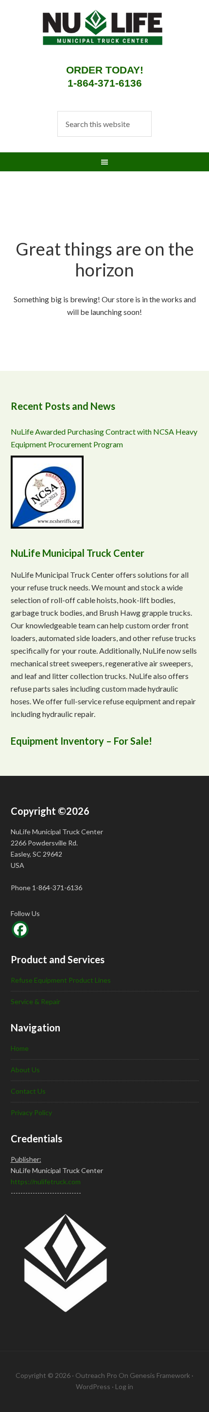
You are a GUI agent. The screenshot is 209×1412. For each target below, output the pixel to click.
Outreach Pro (96, 1375)
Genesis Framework (160, 1375)
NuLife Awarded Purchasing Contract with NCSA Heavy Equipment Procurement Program (104, 438)
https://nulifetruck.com (46, 1181)
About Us (25, 1069)
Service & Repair (35, 1001)
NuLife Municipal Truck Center (93, 34)
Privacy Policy (31, 1112)
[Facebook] (20, 929)
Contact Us (28, 1091)
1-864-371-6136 (105, 83)
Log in (124, 1386)
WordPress (93, 1386)
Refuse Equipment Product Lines (61, 980)
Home (20, 1048)
